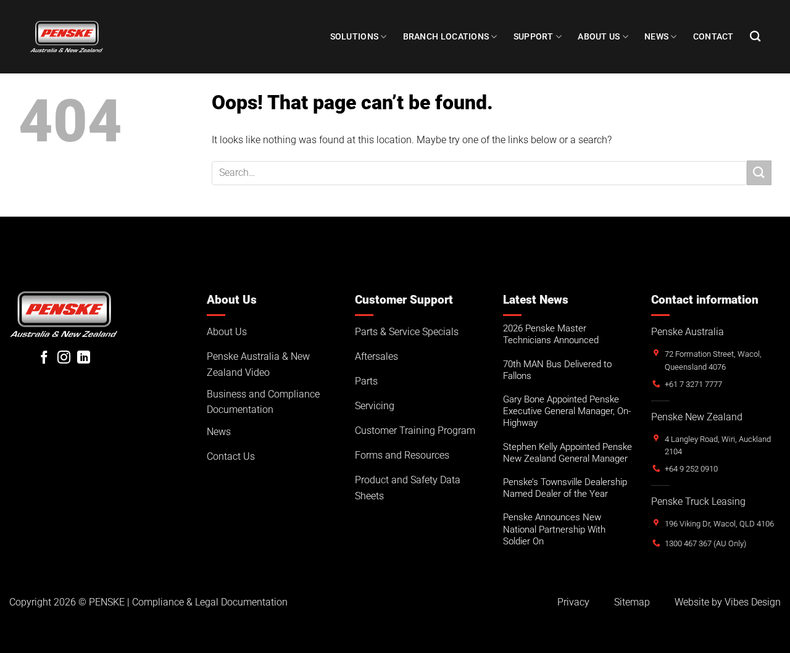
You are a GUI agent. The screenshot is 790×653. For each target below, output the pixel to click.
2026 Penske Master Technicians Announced (551, 334)
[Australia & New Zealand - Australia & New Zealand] (67, 36)
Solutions (354, 36)
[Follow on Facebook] (44, 358)
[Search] (755, 36)
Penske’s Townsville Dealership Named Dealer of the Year (565, 487)
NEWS (656, 36)
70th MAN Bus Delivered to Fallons (557, 370)
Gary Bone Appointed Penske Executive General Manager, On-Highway (567, 411)
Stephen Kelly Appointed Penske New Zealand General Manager (567, 452)
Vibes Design (753, 602)
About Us (599, 36)
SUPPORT (534, 36)
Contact (713, 36)
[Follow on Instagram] (63, 358)
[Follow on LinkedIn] (83, 358)
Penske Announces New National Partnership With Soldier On (554, 529)
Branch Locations (446, 36)
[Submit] (759, 172)
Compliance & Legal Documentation (210, 602)
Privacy (573, 602)
